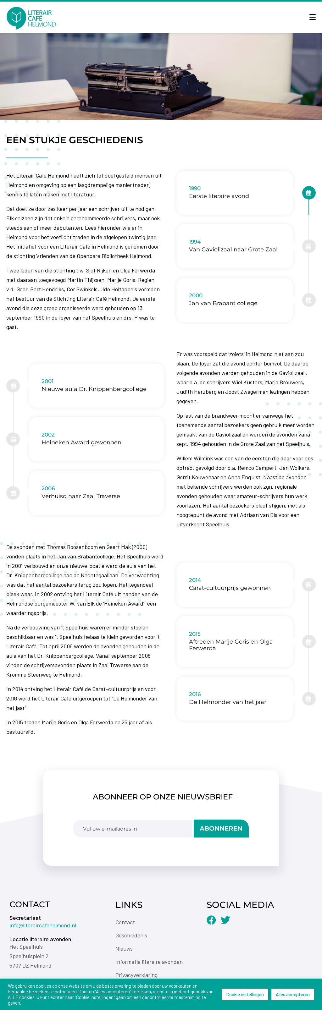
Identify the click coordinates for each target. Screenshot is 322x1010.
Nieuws (124, 948)
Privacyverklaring (136, 974)
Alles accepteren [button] (293, 994)
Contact (125, 922)
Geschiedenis (131, 935)
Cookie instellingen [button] (245, 994)
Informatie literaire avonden (149, 961)
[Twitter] (225, 920)
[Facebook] (211, 920)
